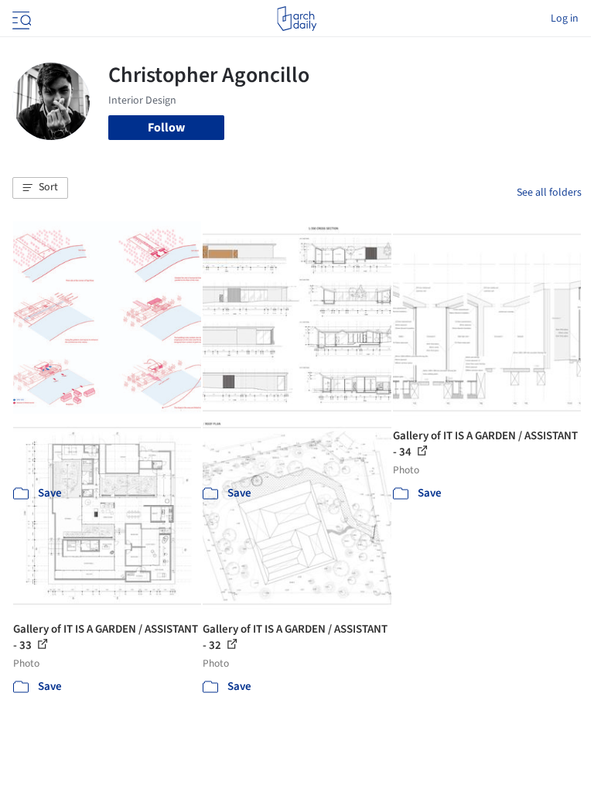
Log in (565, 18)
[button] (40, 188)
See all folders (549, 192)
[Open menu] (20, 18)
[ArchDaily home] (296, 18)
